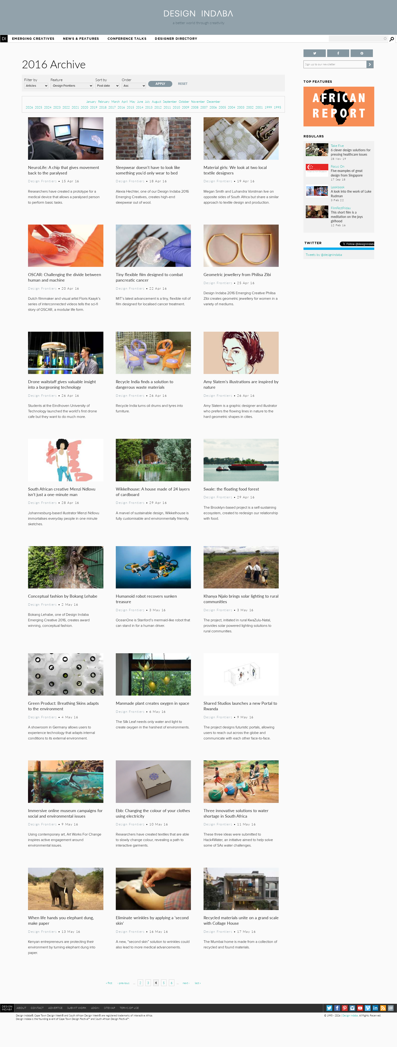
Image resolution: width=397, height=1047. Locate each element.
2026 (29, 107)
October (184, 101)
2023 (57, 107)
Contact (37, 1008)
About (21, 1008)
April (125, 101)
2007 (204, 107)
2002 (250, 107)
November (198, 101)
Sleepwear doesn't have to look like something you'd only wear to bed (148, 170)
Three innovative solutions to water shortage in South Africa (236, 813)
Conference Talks (127, 38)
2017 (112, 107)
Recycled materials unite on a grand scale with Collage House (241, 920)
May (132, 101)
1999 (268, 107)
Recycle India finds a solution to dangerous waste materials (144, 384)
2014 (139, 107)
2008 (194, 107)
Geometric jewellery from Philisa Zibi (237, 274)
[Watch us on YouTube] (360, 1008)
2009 (185, 107)
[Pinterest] (345, 1008)
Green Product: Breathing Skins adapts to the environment (63, 705)
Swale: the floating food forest (231, 489)
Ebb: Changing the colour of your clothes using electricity (153, 813)
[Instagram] (352, 1008)
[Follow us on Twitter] (314, 53)
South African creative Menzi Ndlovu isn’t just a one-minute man (61, 491)
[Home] (198, 15)
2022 (66, 107)
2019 (93, 107)
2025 (38, 107)
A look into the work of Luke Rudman (351, 193)
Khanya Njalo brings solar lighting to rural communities (241, 598)
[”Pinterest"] (362, 53)
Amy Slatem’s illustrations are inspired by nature (241, 384)
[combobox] (358, 39)
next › (186, 983)
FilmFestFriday (341, 207)
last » (198, 983)
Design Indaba (350, 1015)
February (104, 101)
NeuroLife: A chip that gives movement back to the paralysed (63, 170)
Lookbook (338, 187)
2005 (222, 107)
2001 (259, 107)
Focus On (337, 166)
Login (95, 1008)
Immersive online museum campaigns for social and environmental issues (65, 813)
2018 (103, 107)
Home (4, 38)
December (213, 101)
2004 (231, 107)
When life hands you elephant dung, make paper (61, 920)
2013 (149, 107)
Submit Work (76, 1008)
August (156, 101)
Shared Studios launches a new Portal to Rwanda (240, 705)
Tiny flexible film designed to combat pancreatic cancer (149, 277)
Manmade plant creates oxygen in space (152, 703)
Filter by (30, 79)
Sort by (101, 79)
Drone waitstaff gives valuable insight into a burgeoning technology (62, 384)
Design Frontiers (42, 181)
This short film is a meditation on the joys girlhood (347, 216)
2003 (240, 107)
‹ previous (123, 983)
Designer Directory (176, 38)
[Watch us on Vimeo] (368, 1008)
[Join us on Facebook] (338, 53)
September (170, 101)
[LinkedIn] (375, 1008)
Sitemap (109, 1008)
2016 (121, 107)
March (115, 101)
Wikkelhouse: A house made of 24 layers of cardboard (153, 491)
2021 (75, 107)
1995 (277, 107)
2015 (130, 107)
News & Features (81, 38)
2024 (47, 107)
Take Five (337, 145)
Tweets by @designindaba (324, 254)
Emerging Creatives (33, 38)
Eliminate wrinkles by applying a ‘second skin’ (152, 920)
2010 (176, 107)
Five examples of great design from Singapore (347, 172)
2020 (84, 107)
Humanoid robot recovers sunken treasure (146, 598)
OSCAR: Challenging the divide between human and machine (64, 277)
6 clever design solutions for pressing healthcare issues (351, 152)
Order (126, 79)
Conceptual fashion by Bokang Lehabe (62, 596)
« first (109, 983)
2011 (167, 107)
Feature (56, 79)
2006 (213, 107)
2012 (158, 107)
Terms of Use (129, 1008)
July (147, 101)
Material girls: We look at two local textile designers (235, 170)
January (91, 101)
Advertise (55, 1008)
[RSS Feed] (383, 1008)
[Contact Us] (391, 1008)
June (140, 101)
